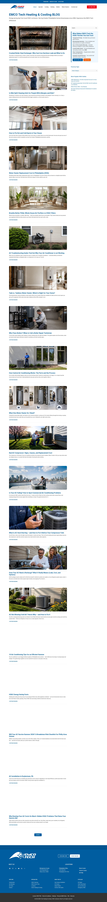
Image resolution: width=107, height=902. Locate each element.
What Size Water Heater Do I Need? (22, 413)
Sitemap (54, 896)
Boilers (58, 7)
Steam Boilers (58, 885)
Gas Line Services (82, 885)
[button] (38, 38)
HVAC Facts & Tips (35, 884)
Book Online (87, 59)
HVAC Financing (34, 882)
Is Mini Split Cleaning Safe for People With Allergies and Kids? (31, 93)
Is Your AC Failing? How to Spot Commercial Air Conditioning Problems (35, 493)
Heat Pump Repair (82, 884)
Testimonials (12, 882)
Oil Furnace (57, 884)
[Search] (84, 28)
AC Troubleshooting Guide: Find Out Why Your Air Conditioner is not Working (36, 253)
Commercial (74, 7)
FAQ (68, 896)
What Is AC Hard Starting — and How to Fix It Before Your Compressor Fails (36, 533)
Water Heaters (65, 7)
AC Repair (80, 882)
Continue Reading (13, 59)
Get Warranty (12, 884)
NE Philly (81, 872)
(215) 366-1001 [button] (63, 856)
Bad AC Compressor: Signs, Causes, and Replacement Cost (30, 453)
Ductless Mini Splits (59, 887)
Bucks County (82, 868)
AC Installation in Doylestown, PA (21, 776)
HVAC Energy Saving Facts (18, 694)
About (34, 7)
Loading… (38, 834)
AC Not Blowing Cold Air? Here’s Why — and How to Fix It (29, 614)
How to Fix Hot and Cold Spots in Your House (25, 133)
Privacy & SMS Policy (62, 896)
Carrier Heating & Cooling (36, 887)
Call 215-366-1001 (78, 59)
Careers (10, 887)
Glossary (72, 896)
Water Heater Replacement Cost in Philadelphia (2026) (29, 173)
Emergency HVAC (81, 887)
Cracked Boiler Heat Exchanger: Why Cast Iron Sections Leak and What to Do (37, 53)
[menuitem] (46, 1)
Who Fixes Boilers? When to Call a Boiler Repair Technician (30, 333)
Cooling (46, 7)
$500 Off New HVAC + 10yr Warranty (79, 86)
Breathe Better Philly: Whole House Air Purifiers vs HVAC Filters (32, 213)
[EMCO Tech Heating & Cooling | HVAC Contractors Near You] (17, 7)
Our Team (11, 885)
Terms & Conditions (46, 896)
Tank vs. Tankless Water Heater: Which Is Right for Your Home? (32, 293)
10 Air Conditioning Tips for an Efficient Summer (26, 654)
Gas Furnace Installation (60, 882)
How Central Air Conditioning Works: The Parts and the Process (32, 373)
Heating (52, 7)
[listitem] (10, 868)
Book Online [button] (74, 856)
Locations (33, 885)
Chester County (83, 870)
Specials (40, 7)
